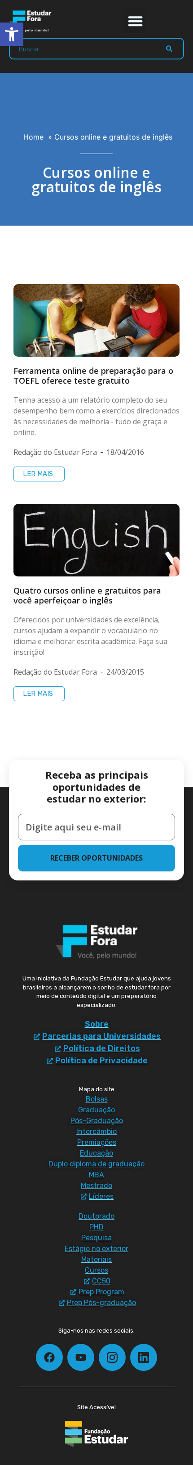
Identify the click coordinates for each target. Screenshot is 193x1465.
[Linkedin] (143, 1357)
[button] (136, 21)
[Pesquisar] (169, 49)
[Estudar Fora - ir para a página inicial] (31, 21)
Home (33, 136)
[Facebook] (49, 1357)
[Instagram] (112, 1357)
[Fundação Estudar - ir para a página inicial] (96, 1434)
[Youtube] (80, 1357)
